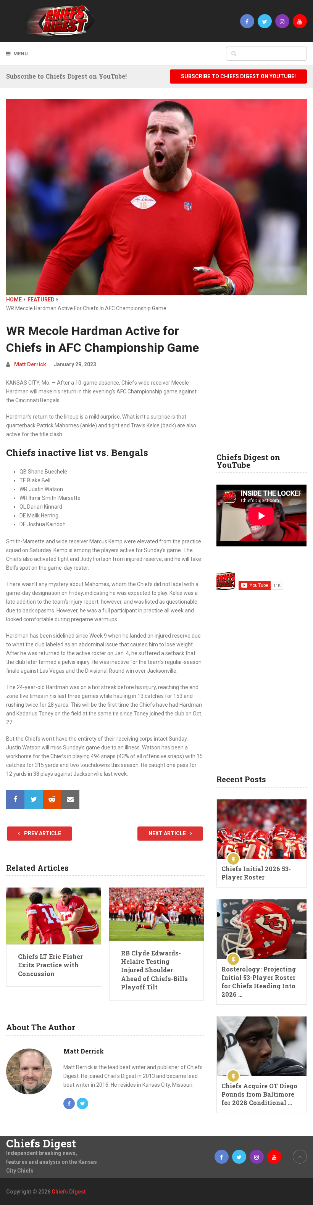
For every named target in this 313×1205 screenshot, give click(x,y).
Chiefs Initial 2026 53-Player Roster (256, 873)
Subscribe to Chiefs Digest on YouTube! (238, 76)
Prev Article (42, 833)
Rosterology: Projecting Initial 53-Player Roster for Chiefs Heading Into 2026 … (258, 981)
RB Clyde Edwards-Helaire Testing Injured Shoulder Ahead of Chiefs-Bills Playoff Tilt (154, 970)
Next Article (167, 833)
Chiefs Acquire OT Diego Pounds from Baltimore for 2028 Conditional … (259, 1094)
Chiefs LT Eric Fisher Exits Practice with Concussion (50, 965)
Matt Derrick (30, 364)
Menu (20, 53)
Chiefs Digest (41, 1143)
